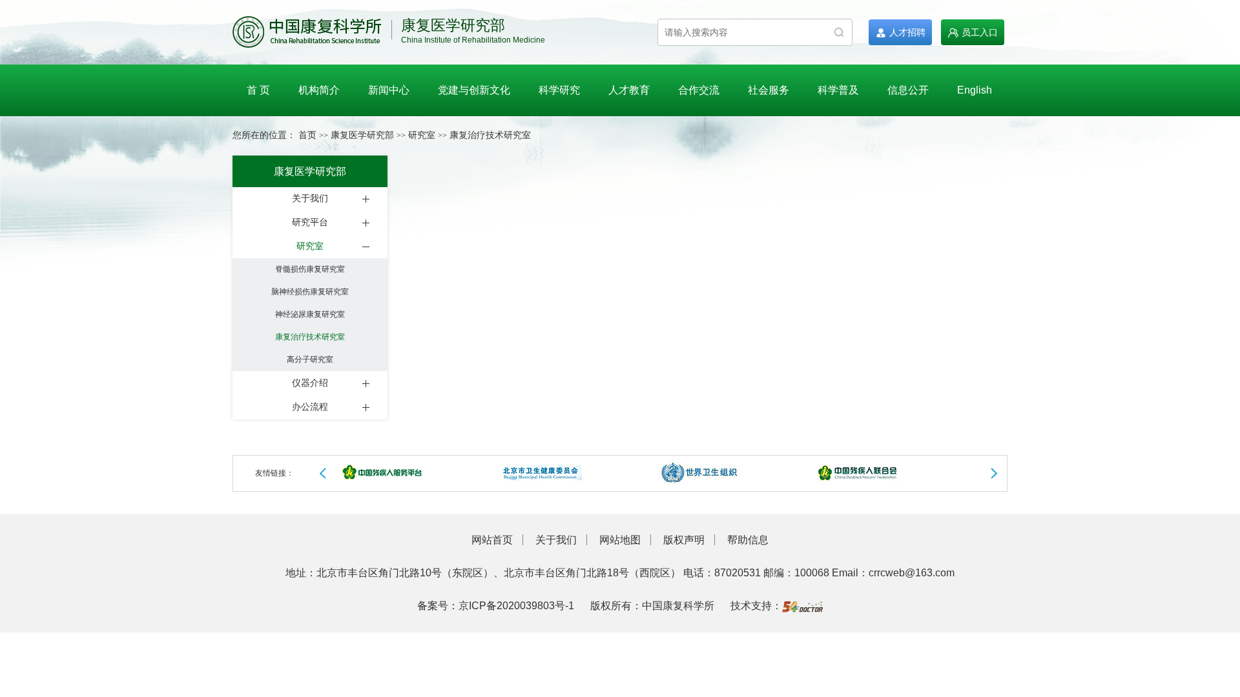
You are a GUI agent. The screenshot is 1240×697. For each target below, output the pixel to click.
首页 (307, 135)
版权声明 (684, 539)
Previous (323, 473)
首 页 (258, 90)
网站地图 (620, 539)
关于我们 (556, 539)
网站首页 (492, 539)
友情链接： (274, 473)
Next (994, 473)
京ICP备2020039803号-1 (516, 605)
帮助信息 (748, 539)
